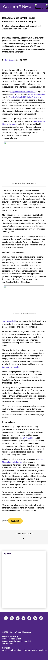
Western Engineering (36, 94)
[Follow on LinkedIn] (17, 618)
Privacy (5, 650)
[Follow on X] (35, 618)
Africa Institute (38, 121)
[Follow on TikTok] (29, 618)
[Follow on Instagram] (11, 618)
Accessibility (41, 650)
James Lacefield (9, 321)
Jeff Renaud (10, 60)
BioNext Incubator (9, 124)
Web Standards (16, 650)
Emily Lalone (28, 438)
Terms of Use (29, 650)
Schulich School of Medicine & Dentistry (25, 97)
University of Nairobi (10, 367)
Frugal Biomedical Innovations (22, 91)
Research (15, 521)
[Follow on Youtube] (23, 618)
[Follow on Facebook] (5, 618)
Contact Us (6, 648)
